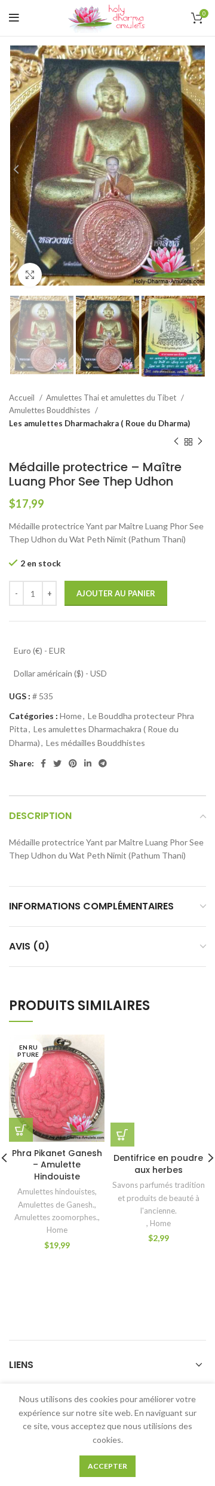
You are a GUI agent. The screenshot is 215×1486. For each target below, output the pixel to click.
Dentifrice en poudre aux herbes (158, 1164)
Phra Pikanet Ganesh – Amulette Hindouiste (57, 1164)
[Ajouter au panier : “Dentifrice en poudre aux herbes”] (122, 1135)
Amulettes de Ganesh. (56, 1204)
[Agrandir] (30, 275)
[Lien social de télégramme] (102, 763)
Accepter (107, 1465)
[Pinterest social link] (73, 763)
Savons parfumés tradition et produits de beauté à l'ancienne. (158, 1197)
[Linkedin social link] (88, 763)
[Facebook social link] (43, 763)
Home (71, 716)
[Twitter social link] (57, 763)
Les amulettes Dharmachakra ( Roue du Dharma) (99, 423)
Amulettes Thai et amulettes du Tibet (112, 397)
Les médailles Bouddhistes (95, 743)
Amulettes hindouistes (56, 1191)
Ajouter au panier (115, 593)
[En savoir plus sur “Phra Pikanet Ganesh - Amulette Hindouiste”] (21, 1130)
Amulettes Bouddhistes (50, 410)
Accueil (22, 397)
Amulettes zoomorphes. (56, 1217)
